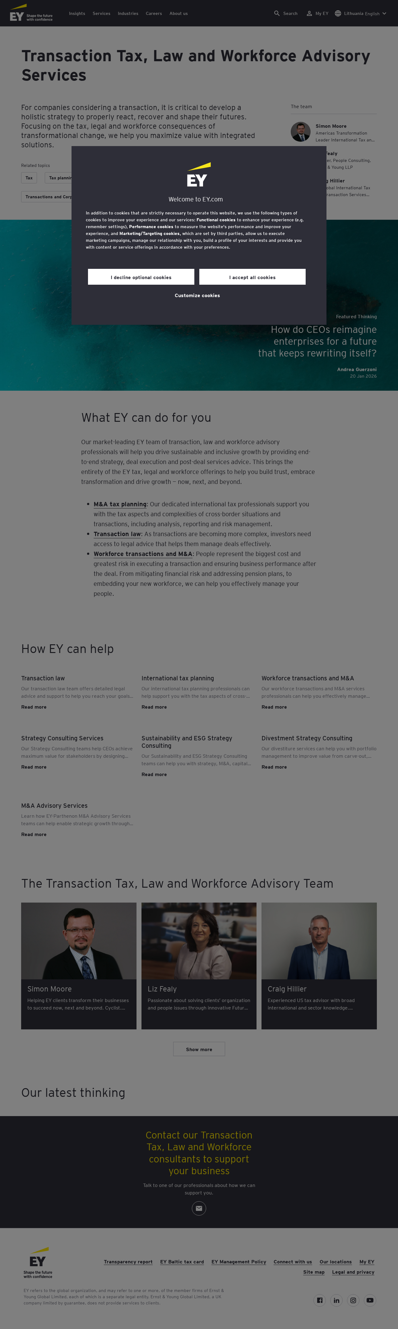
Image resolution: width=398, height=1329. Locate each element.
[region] (199, 235)
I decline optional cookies (141, 277)
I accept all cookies (252, 277)
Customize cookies (197, 295)
